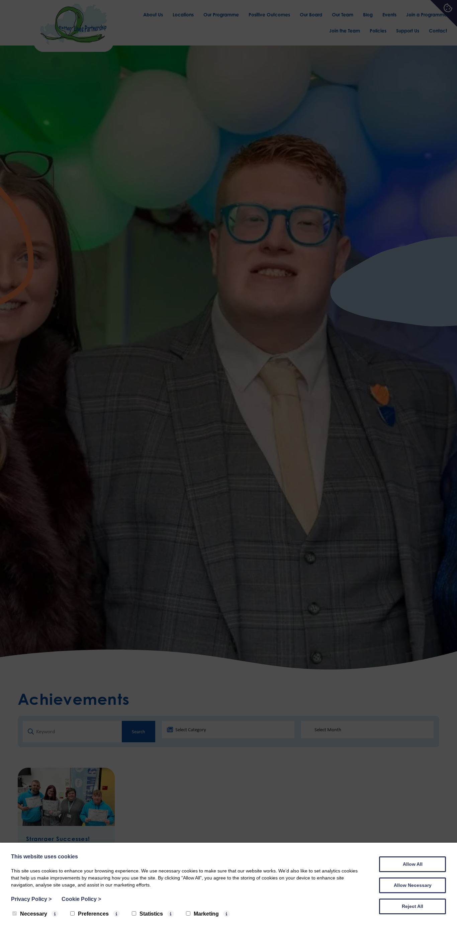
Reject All (412, 906)
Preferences (93, 914)
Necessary (33, 914)
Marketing (206, 914)
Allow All (413, 864)
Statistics (151, 914)
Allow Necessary (413, 885)
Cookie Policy (81, 899)
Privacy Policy (31, 899)
